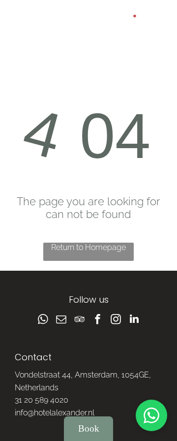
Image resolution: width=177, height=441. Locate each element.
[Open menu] (158, 20)
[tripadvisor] (80, 320)
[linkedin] (134, 320)
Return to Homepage (88, 247)
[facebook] (98, 320)
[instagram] (116, 320)
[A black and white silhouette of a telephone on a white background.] (20, 25)
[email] (61, 320)
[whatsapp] (43, 320)
